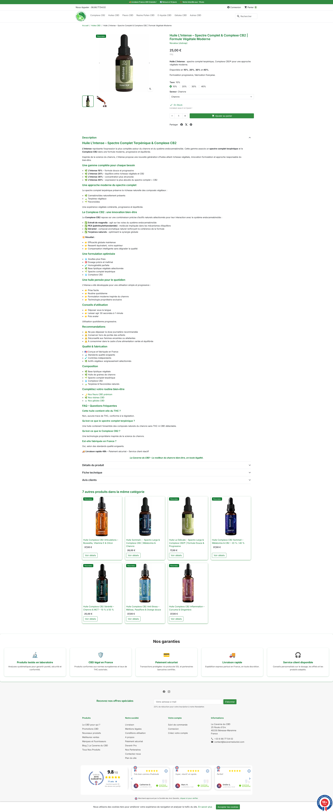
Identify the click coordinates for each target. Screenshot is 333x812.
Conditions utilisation (135, 733)
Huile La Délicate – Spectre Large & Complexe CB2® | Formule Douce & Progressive (186, 543)
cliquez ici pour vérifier (189, 798)
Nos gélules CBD (96, 400)
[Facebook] (164, 691)
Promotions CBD (90, 729)
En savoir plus (205, 806)
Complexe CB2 (97, 15)
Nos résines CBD (96, 397)
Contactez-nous (133, 754)
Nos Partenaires (133, 749)
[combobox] (246, 16)
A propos (129, 737)
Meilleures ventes (90, 737)
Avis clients (89, 480)
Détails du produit (93, 465)
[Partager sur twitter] (186, 124)
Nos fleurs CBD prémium (100, 394)
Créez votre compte (178, 733)
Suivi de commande (177, 724)
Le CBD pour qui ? (91, 724)
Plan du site (130, 758)
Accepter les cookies (228, 807)
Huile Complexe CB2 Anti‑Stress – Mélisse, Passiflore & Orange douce (143, 608)
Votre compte (175, 718)
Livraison (129, 724)
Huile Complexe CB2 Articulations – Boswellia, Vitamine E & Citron (100, 541)
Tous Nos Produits (91, 749)
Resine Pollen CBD (145, 15)
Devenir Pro (131, 745)
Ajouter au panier (222, 116)
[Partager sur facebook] (182, 124)
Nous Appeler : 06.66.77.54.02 (91, 7)
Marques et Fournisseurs (94, 741)
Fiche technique (92, 472)
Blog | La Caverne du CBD (95, 745)
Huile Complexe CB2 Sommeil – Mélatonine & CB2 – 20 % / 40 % (228, 541)
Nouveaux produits (91, 733)
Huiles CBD (113, 15)
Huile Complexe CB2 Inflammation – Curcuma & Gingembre (186, 608)
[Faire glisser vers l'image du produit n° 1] (88, 101)
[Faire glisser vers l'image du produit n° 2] (102, 101)
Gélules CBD (181, 15)
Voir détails (90, 555)
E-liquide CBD (164, 15)
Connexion (173, 729)
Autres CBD (195, 15)
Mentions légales (133, 729)
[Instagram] (169, 691)
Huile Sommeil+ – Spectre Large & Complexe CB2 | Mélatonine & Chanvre (143, 543)
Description (89, 137)
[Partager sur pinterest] (191, 124)
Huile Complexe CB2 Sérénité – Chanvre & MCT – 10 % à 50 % (98, 608)
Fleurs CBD (127, 15)
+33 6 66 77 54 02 (223, 738)
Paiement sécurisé (134, 741)
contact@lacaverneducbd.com (229, 742)
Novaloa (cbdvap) (178, 43)
